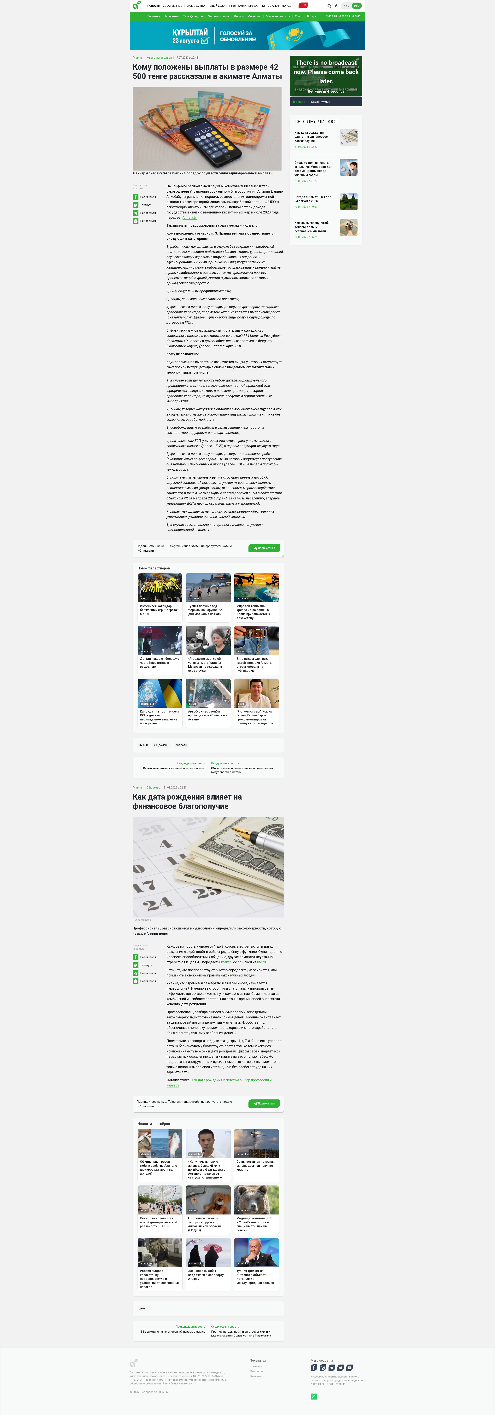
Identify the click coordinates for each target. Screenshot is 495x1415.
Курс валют (270, 5)
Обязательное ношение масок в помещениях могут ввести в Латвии (242, 770)
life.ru (261, 962)
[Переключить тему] (336, 6)
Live (303, 5)
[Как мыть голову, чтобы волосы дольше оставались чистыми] (349, 227)
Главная (138, 57)
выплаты (181, 745)
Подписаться (266, 548)
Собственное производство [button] (184, 5)
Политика (154, 16)
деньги (143, 1308)
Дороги (239, 16)
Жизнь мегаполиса (278, 16)
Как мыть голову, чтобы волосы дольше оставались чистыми (312, 227)
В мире (311, 16)
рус (356, 5)
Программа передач (244, 5)
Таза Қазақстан (193, 16)
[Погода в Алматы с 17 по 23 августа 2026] (349, 201)
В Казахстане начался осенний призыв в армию (172, 768)
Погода (287, 5)
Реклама (256, 1376)
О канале (256, 1366)
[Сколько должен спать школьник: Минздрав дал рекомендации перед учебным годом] (349, 167)
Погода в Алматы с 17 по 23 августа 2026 (312, 199)
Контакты (256, 1371)
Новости (153, 5)
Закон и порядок (218, 16)
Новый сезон (217, 5)
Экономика (171, 16)
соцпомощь (161, 745)
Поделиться (148, 197)
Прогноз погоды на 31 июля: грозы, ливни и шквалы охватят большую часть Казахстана (241, 1333)
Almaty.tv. (190, 217)
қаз (346, 5)
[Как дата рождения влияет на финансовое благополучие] (349, 136)
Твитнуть (146, 205)
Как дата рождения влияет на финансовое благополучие (311, 137)
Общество (254, 16)
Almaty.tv (225, 962)
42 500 (143, 745)
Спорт (299, 16)
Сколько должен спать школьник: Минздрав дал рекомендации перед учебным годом (313, 169)
